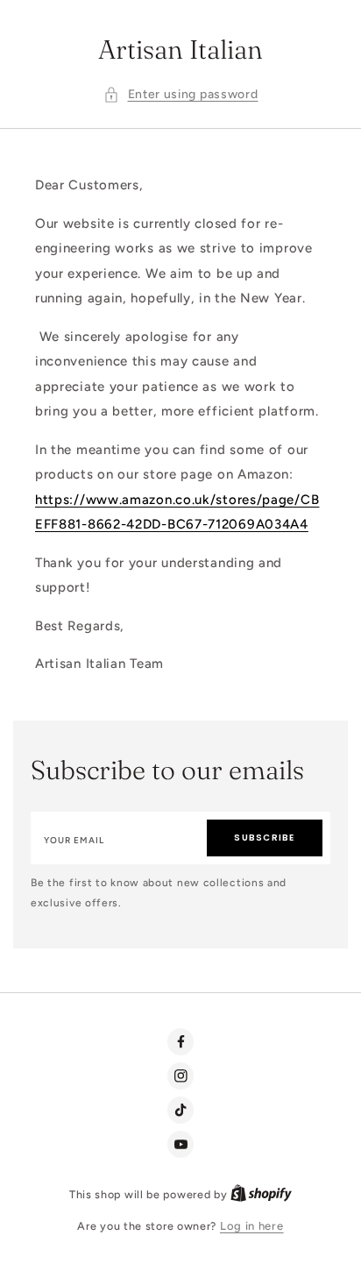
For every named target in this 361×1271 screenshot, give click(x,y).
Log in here (252, 1225)
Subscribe (264, 837)
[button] (180, 95)
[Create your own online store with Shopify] (261, 1194)
